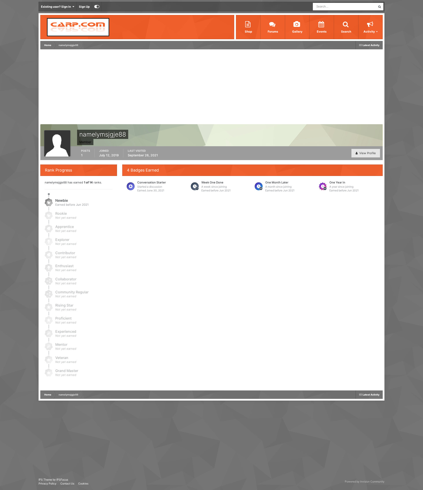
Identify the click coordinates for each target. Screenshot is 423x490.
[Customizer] (97, 6)
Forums (273, 31)
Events (322, 31)
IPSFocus (62, 479)
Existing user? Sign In (56, 6)
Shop (248, 31)
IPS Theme (45, 479)
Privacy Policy (47, 483)
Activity (369, 31)
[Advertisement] (121, 88)
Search (346, 31)
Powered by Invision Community (364, 481)
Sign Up (84, 6)
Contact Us (67, 483)
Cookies (83, 483)
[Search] (379, 6)
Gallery (297, 31)
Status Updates (360, 6)
